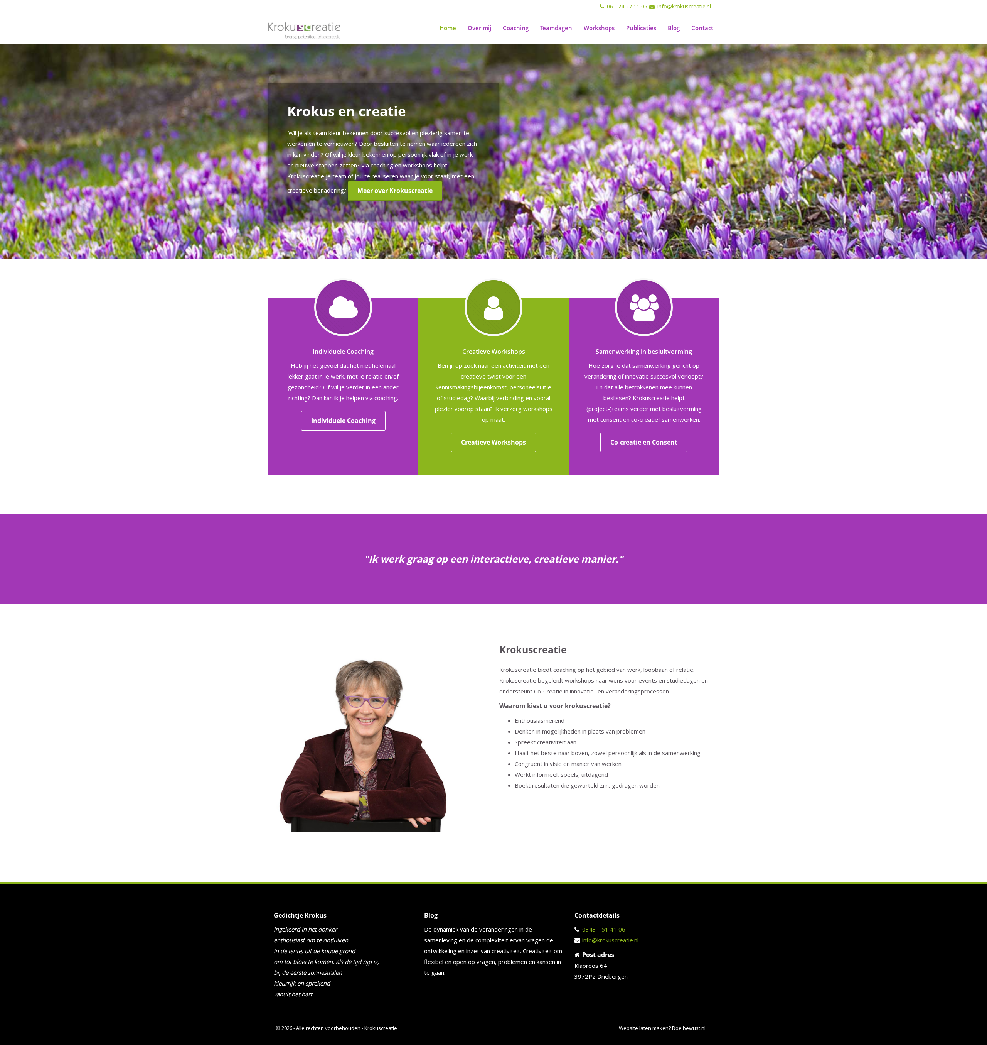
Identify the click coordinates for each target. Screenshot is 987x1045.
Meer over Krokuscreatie (395, 190)
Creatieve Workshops (493, 442)
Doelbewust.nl (689, 1028)
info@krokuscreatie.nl (684, 6)
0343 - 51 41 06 (603, 929)
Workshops (599, 28)
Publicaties (641, 28)
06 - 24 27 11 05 (627, 6)
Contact (702, 28)
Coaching (516, 28)
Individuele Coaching (343, 420)
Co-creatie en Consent (643, 442)
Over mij (479, 28)
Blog (674, 28)
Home (448, 28)
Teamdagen (556, 28)
